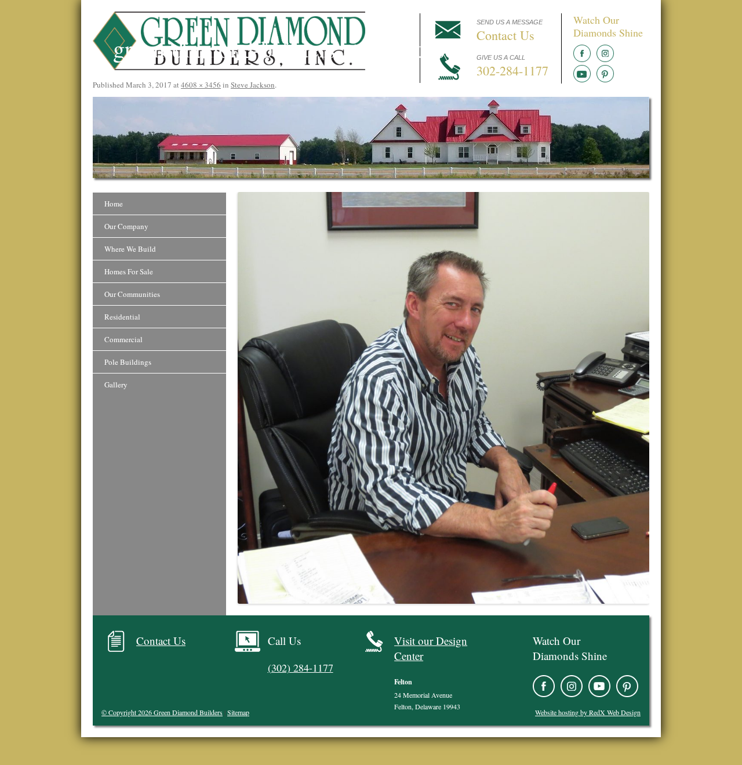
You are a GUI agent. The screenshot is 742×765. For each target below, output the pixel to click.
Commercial (123, 339)
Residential (122, 316)
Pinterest (605, 73)
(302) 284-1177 (300, 668)
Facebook (582, 53)
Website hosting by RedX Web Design (588, 712)
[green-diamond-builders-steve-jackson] (443, 398)
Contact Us (161, 640)
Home (113, 203)
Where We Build (130, 249)
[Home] (229, 66)
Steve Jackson (253, 84)
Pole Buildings (127, 362)
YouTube (582, 73)
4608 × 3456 (201, 84)
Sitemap (238, 712)
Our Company (126, 226)
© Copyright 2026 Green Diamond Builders (162, 712)
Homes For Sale (128, 271)
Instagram (605, 53)
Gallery (116, 384)
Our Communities (132, 294)
